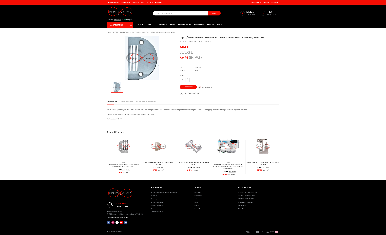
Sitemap (153, 209)
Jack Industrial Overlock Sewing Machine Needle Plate (193, 163)
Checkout (274, 2)
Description (112, 101)
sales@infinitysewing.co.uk (120, 2)
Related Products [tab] (115, 132)
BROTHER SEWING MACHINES (247, 192)
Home (139, 25)
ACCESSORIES (199, 25)
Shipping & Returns (157, 205)
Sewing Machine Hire (157, 202)
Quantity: (182, 75)
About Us (220, 25)
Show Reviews (126, 101)
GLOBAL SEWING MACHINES (247, 196)
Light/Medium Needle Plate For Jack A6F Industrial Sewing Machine (153, 32)
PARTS (172, 25)
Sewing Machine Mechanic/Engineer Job (164, 192)
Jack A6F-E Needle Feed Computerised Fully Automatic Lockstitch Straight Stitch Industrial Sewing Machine (228, 166)
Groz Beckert (199, 196)
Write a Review (206, 41)
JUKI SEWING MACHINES (245, 202)
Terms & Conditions (157, 211)
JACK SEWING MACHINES (246, 199)
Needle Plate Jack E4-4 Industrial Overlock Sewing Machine (263, 163)
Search (214, 13)
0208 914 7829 (161, 2)
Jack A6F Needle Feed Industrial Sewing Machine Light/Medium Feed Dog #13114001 (123, 165)
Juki (196, 199)
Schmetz (198, 192)
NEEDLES (210, 25)
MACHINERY (146, 25)
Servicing (154, 199)
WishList (266, 2)
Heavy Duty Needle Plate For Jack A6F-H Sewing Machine (158, 163)
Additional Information (146, 101)
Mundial (197, 205)
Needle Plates (124, 32)
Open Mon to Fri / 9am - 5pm (143, 2)
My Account (255, 2)
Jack (196, 202)
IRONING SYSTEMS (160, 25)
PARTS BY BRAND (184, 25)
